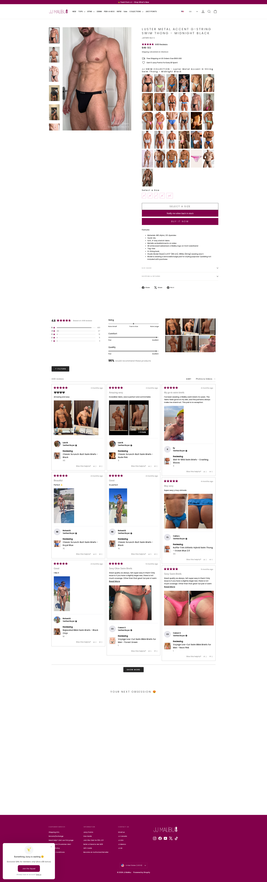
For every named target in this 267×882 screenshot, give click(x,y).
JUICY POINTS (151, 11)
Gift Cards (87, 848)
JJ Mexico (122, 844)
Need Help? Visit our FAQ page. (61, 840)
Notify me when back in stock (180, 213)
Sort (189, 379)
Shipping (145, 52)
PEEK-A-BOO (109, 11)
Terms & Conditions (57, 852)
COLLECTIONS (135, 11)
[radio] (147, 83)
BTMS (89, 11)
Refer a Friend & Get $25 (93, 844)
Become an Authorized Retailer (95, 852)
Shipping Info (54, 832)
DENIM (99, 11)
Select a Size (150, 190)
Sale (125, 11)
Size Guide (147, 268)
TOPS (80, 11)
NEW (74, 11)
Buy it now (180, 221)
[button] (155, 44)
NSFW (119, 11)
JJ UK (120, 848)
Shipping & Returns (151, 276)
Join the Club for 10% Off (93, 840)
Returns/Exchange (56, 836)
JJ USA (120, 840)
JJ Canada (122, 836)
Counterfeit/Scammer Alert (60, 844)
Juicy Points (88, 832)
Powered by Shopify (141, 872)
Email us (121, 832)
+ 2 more (142, 432)
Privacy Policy (54, 848)
